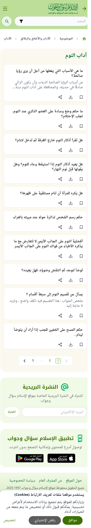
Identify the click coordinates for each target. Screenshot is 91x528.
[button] (81, 97)
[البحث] (7, 21)
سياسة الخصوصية (22, 480)
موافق (72, 520)
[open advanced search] (21, 21)
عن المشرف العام (50, 480)
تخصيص (9, 520)
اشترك (12, 412)
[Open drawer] (5, 8)
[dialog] (44, 509)
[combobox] (55, 21)
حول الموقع (74, 480)
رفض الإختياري (44, 520)
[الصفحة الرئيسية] (84, 38)
